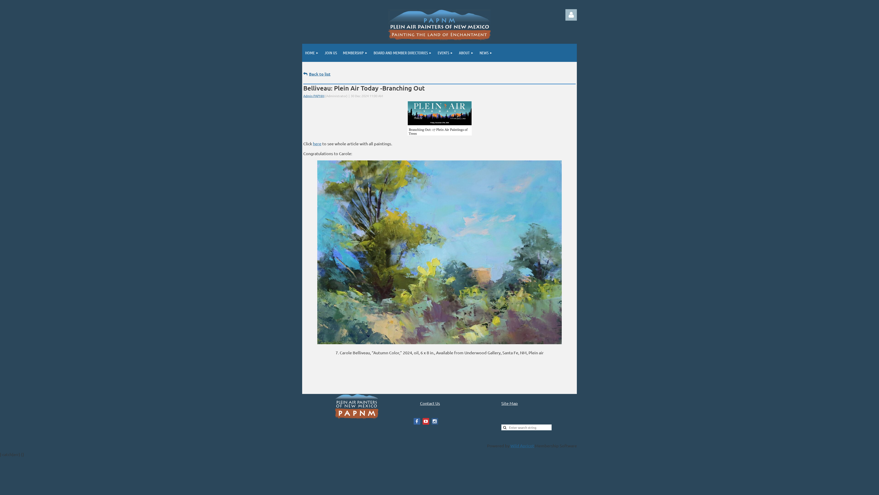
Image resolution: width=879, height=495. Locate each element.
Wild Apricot (522, 445)
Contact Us (430, 403)
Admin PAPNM (313, 96)
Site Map (509, 403)
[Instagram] (434, 421)
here (317, 143)
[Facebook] (417, 421)
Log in (571, 15)
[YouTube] (426, 421)
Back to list (320, 74)
